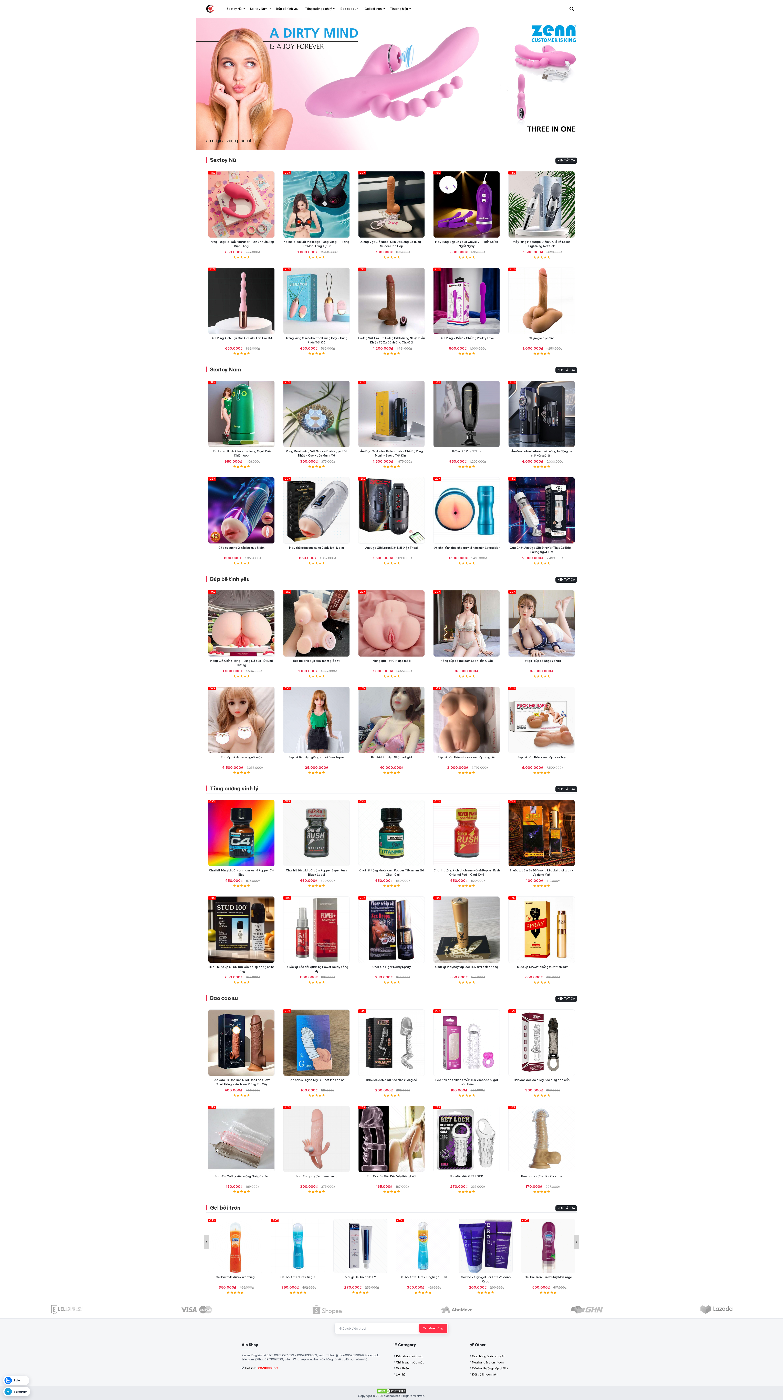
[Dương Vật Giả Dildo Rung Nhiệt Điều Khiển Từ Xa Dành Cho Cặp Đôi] (391, 301)
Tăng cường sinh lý (234, 788)
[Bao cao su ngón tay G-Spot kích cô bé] (316, 1043)
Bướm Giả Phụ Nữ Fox (466, 451)
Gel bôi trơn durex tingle (235, 1277)
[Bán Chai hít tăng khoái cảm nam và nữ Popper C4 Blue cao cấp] (241, 833)
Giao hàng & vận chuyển (488, 1356)
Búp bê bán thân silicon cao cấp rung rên (466, 757)
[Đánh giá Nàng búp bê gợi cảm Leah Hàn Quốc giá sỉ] (467, 623)
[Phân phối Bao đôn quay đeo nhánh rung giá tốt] (316, 1139)
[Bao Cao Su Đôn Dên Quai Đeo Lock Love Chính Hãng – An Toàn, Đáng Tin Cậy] (241, 1043)
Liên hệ (401, 1374)
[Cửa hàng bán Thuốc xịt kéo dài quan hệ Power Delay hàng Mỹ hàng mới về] (316, 930)
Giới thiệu (402, 1368)
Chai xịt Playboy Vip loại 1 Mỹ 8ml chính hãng (466, 967)
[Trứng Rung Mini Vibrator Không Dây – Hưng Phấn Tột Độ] (316, 301)
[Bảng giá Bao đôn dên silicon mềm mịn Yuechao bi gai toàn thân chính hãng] (467, 1043)
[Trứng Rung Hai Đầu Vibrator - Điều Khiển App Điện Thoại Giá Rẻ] (241, 204)
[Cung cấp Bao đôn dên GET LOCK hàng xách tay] (467, 1139)
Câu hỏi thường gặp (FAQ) (490, 1368)
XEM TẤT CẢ (566, 160)
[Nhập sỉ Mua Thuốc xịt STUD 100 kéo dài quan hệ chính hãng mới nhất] (241, 930)
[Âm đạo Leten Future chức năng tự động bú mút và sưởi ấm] (542, 414)
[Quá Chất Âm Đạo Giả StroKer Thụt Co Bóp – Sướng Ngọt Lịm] (542, 510)
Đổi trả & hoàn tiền (485, 1374)
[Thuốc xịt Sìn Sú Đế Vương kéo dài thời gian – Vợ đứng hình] (542, 833)
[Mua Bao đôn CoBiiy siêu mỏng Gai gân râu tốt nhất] (241, 1139)
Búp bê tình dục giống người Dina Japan (317, 757)
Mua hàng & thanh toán (488, 1362)
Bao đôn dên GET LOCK (466, 1176)
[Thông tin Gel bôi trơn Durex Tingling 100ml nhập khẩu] (360, 1246)
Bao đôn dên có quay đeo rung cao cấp (542, 1080)
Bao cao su (224, 998)
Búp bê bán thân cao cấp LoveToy (542, 757)
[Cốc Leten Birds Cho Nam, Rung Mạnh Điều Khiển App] (241, 414)
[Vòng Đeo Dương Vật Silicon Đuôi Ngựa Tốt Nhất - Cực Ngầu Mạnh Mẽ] (316, 414)
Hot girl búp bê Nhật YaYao (541, 661)
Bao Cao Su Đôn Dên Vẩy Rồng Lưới (391, 1176)
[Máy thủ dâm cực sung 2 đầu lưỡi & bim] (316, 510)
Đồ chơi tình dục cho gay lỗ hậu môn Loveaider (467, 548)
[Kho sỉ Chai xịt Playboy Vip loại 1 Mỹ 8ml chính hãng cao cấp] (467, 930)
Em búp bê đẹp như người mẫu (241, 757)
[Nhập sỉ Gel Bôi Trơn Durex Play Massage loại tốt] (485, 1246)
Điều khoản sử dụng (409, 1356)
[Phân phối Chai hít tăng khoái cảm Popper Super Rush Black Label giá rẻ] (316, 833)
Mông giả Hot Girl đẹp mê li (392, 661)
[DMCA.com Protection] (391, 1390)
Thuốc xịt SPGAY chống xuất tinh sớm (541, 967)
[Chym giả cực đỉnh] (542, 301)
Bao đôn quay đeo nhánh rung (316, 1176)
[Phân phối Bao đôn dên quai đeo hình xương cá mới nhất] (391, 1043)
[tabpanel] (391, 84)
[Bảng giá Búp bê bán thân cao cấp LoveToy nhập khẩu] (542, 720)
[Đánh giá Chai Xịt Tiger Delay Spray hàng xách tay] (391, 930)
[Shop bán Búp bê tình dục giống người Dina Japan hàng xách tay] (316, 720)
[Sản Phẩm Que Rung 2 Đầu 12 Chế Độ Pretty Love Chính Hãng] (467, 301)
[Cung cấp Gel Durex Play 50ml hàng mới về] (548, 1246)
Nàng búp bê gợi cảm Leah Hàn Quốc (466, 661)
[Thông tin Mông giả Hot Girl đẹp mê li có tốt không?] (391, 623)
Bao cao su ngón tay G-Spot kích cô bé (317, 1080)
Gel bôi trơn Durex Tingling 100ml (360, 1277)
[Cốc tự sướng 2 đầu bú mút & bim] (241, 510)
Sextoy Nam (225, 369)
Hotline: (261, 1368)
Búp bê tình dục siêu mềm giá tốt (316, 661)
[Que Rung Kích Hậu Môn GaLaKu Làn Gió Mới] (241, 301)
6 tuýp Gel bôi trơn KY (297, 1277)
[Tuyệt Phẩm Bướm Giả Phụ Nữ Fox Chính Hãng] (467, 414)
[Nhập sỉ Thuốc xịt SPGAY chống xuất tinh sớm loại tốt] (542, 930)
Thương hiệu (399, 9)
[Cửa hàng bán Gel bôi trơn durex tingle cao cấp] (235, 1246)
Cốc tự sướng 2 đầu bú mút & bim (241, 548)
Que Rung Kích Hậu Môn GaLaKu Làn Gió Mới (241, 338)
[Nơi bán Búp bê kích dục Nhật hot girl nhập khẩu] (391, 720)
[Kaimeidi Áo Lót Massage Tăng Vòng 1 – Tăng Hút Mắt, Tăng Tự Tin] (316, 204)
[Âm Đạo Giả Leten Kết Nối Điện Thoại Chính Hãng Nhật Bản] (391, 510)
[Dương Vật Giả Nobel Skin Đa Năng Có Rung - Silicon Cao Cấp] (391, 204)
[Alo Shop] (210, 9)
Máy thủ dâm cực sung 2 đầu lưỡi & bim (316, 548)
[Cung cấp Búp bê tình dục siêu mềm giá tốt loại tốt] (316, 623)
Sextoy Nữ (223, 160)
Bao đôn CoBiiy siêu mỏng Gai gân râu (242, 1176)
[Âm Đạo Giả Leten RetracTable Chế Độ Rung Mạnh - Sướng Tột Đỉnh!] (391, 414)
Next (576, 1242)
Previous (206, 1242)
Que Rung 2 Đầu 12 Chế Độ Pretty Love (466, 338)
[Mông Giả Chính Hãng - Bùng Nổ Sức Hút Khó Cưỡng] (241, 623)
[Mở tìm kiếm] (571, 9)
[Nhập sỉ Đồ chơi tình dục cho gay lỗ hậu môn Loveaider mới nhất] (467, 510)
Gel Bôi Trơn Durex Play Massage (485, 1277)
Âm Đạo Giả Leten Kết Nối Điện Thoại (391, 548)
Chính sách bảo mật (410, 1362)
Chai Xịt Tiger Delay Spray (391, 967)
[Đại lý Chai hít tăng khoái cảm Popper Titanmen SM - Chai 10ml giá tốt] (391, 833)
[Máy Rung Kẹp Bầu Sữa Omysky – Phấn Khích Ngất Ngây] (467, 204)
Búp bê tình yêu (230, 579)
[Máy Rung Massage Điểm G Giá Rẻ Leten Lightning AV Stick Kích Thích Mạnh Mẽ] (542, 204)
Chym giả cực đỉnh (541, 338)
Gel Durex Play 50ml (548, 1277)
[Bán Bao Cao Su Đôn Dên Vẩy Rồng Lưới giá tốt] (391, 1139)
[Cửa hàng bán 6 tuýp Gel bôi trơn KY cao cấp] (298, 1246)
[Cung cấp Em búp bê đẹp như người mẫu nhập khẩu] (241, 720)
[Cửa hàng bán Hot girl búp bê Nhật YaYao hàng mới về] (542, 623)
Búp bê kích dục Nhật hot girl (391, 757)
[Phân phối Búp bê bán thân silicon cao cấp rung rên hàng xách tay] (467, 720)
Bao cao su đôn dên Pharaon (541, 1176)
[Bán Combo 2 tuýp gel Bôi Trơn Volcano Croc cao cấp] (423, 1246)
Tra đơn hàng (433, 1328)
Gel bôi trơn (225, 1207)
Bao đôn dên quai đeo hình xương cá (391, 1080)
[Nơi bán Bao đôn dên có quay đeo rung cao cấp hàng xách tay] (542, 1043)
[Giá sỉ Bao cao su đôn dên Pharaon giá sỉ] (542, 1139)
